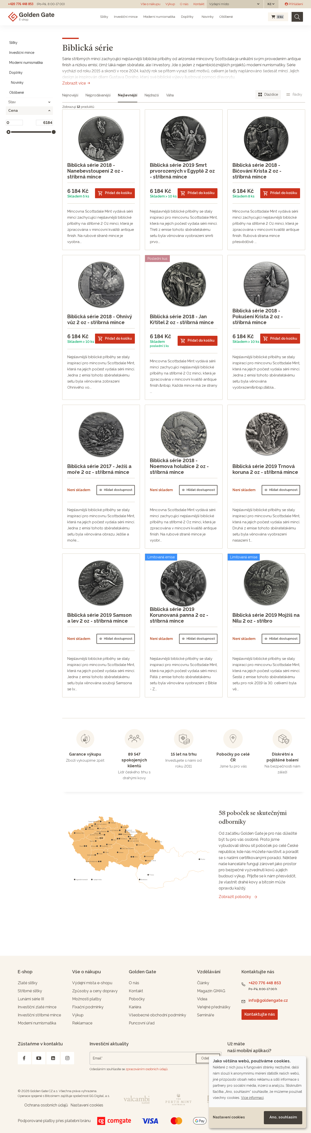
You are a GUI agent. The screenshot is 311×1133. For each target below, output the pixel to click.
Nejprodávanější (98, 95)
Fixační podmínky (88, 1007)
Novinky (207, 17)
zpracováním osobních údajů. (147, 1069)
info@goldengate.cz (268, 1000)
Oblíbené (226, 17)
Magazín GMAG (211, 991)
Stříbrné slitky (30, 991)
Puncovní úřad (142, 1023)
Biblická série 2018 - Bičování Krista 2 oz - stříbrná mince (257, 171)
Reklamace (82, 1023)
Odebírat (208, 1058)
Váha (170, 95)
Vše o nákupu (150, 4)
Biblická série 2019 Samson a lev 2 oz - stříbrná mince (99, 618)
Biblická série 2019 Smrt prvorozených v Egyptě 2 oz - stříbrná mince (182, 171)
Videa (202, 999)
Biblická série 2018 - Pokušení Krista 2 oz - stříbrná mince (258, 316)
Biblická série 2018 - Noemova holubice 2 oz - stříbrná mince (179, 466)
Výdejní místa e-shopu (92, 983)
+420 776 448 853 (20, 4)
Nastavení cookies (229, 1117)
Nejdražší (152, 95)
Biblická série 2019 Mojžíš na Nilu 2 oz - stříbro (266, 618)
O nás (184, 4)
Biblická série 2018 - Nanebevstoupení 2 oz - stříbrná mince (95, 171)
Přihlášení (295, 4)
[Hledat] (297, 17)
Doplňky (187, 17)
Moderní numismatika (159, 17)
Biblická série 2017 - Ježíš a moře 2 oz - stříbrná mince (99, 469)
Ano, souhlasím (283, 1117)
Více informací (252, 1098)
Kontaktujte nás (259, 1014)
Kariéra (135, 1007)
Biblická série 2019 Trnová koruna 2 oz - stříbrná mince (265, 469)
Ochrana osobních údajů (46, 1105)
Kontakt (198, 4)
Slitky (104, 17)
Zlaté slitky (27, 983)
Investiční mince (126, 17)
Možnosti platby (86, 999)
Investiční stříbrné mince (39, 1015)
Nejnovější (70, 95)
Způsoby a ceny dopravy (95, 991)
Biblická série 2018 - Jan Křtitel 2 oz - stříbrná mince (182, 319)
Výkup (170, 4)
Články (203, 983)
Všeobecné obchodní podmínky (157, 1015)
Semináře (205, 1015)
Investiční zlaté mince (37, 1007)
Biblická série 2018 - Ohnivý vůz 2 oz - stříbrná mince (99, 319)
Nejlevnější (127, 95)
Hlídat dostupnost (118, 490)
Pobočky (137, 999)
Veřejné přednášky (213, 1007)
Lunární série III (31, 999)
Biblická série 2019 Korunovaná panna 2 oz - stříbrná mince (179, 615)
